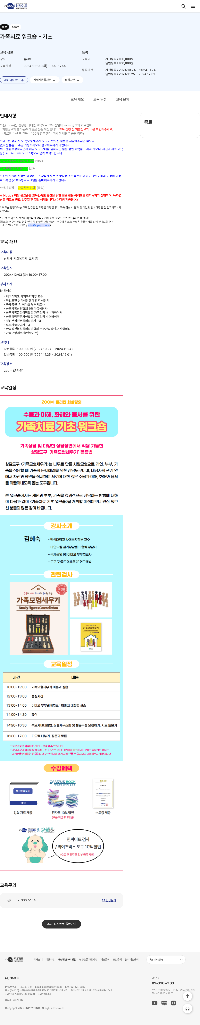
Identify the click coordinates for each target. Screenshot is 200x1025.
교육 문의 (122, 99)
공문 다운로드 (12, 80)
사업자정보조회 (44, 994)
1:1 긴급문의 (109, 900)
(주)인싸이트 (12, 978)
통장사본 (70, 80)
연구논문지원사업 (88, 959)
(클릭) (21, 161)
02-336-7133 (163, 983)
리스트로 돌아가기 (65, 924)
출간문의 (117, 959)
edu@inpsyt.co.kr (39, 225)
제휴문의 (105, 959)
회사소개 (38, 959)
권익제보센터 (132, 959)
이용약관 (50, 959)
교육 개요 (77, 99)
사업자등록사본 (43, 80)
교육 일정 (100, 99)
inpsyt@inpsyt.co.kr (52, 987)
